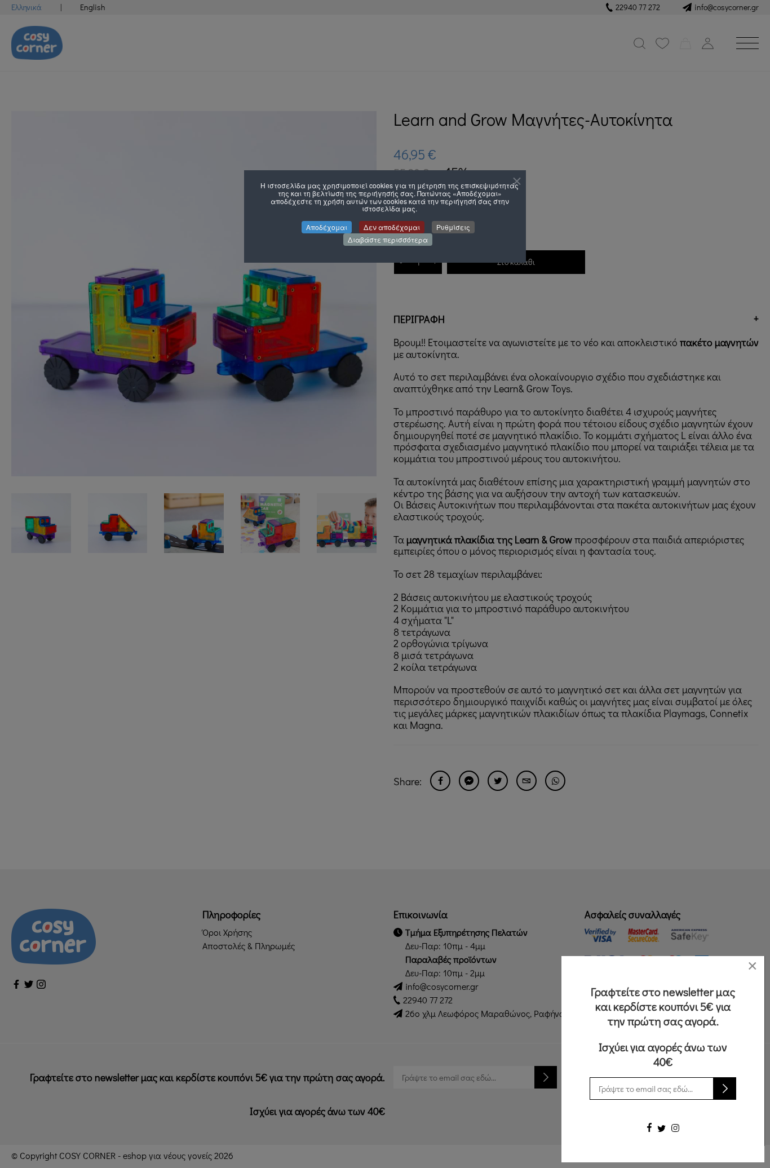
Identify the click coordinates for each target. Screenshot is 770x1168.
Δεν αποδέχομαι (392, 227)
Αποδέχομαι (326, 227)
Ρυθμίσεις (453, 227)
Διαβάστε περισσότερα (388, 239)
